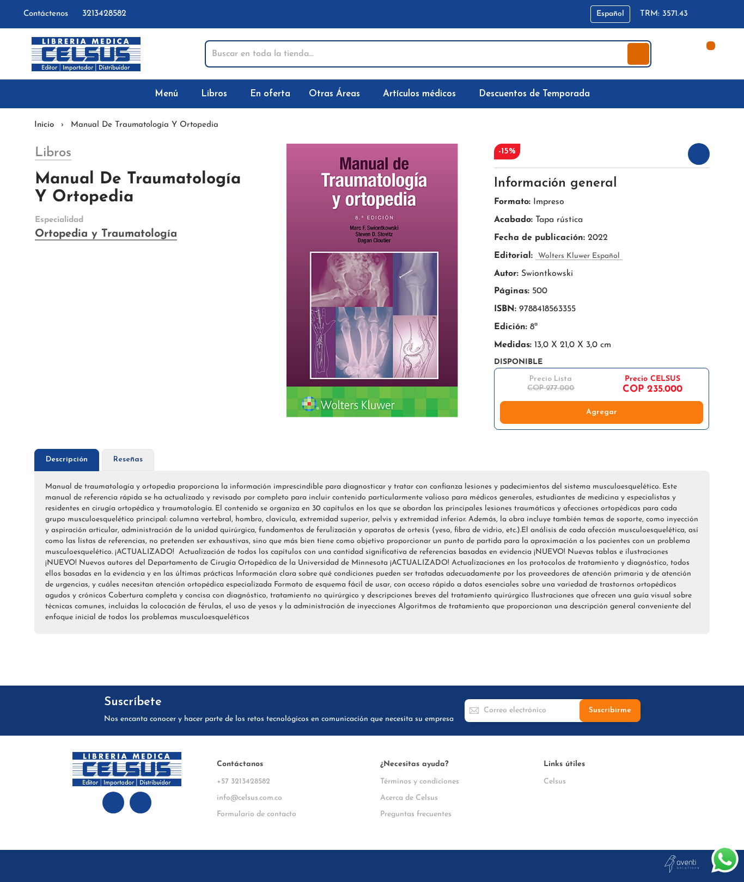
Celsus (555, 782)
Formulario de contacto (256, 814)
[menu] (372, 93)
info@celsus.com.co (249, 798)
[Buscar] (638, 54)
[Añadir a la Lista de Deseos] (699, 154)
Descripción (67, 459)
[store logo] (86, 54)
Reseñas (128, 459)
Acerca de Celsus (409, 798)
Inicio (44, 125)
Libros (53, 152)
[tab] (66, 460)
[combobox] (417, 53)
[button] (610, 14)
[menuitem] (168, 93)
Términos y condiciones (419, 782)
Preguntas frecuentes (416, 814)
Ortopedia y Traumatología (106, 234)
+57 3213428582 (243, 782)
